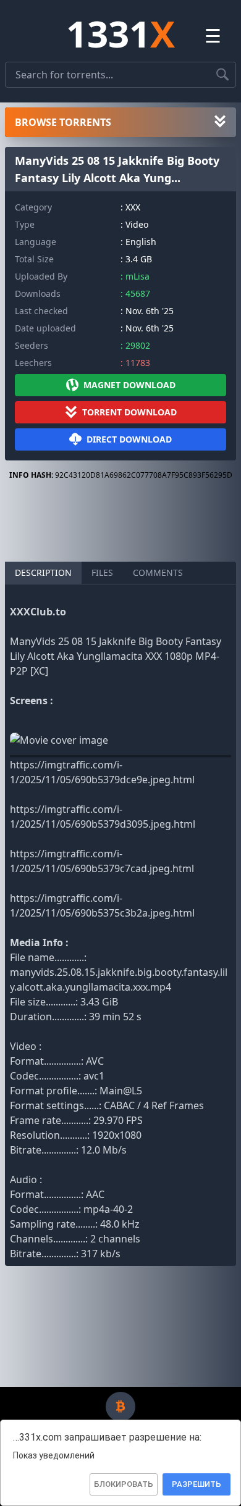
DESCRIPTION (43, 572)
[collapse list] (220, 122)
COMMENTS (158, 572)
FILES (102, 572)
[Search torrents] (222, 75)
